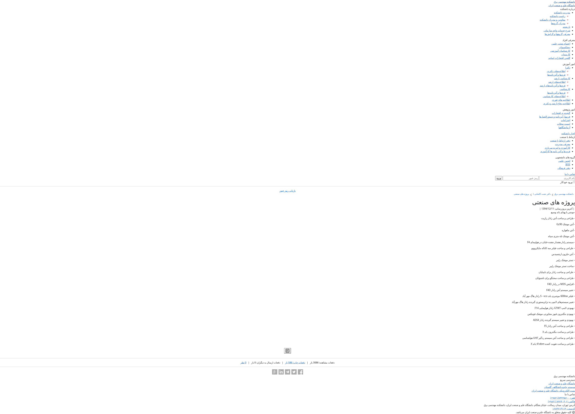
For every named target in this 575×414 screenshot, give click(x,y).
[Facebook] (300, 372)
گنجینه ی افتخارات (561, 113)
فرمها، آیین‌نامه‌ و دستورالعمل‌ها (554, 116)
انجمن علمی (564, 161)
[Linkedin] (281, 372)
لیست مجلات (563, 123)
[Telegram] (287, 372)
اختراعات (565, 120)
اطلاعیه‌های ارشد (556, 82)
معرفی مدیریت (562, 144)
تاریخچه (566, 27)
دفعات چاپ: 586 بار (295, 362)
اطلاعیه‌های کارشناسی (554, 96)
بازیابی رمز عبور (287, 190)
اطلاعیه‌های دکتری (556, 71)
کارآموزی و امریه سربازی (557, 147)
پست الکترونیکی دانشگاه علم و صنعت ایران (553, 390)
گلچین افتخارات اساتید (559, 58)
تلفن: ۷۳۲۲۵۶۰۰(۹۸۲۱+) (562, 397)
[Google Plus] (274, 372)
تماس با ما (570, 174)
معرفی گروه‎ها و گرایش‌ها (557, 34)
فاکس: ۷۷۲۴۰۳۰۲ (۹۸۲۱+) (561, 401)
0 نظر (243, 362)
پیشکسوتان (564, 47)
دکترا (567, 67)
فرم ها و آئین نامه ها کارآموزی (555, 151)
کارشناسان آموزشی (560, 50)
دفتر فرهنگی (563, 168)
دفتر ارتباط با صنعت (560, 140)
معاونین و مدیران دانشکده (552, 19)
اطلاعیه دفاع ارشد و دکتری (556, 103)
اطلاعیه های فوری (561, 100)
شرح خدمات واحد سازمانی (557, 30)
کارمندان (565, 54)
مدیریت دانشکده (562, 12)
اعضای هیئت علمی (560, 43)
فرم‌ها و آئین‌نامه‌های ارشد (552, 85)
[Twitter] (294, 372)
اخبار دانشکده (568, 133)
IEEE (567, 164)
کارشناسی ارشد (562, 78)
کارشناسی (565, 89)
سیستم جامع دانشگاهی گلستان (559, 387)
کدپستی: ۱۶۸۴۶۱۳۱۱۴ (564, 408)
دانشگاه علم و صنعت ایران (561, 383)
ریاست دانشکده (557, 16)
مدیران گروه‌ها (558, 23)
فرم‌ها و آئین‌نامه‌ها (556, 74)
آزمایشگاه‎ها (564, 127)
